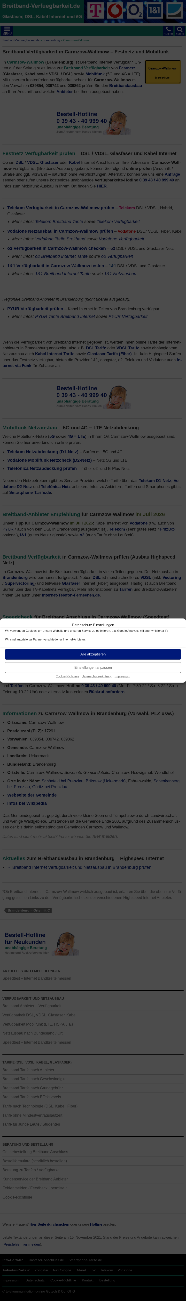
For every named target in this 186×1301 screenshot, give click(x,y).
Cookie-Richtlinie (67, 676)
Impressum (122, 676)
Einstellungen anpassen (93, 667)
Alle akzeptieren (93, 654)
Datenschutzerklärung (97, 676)
